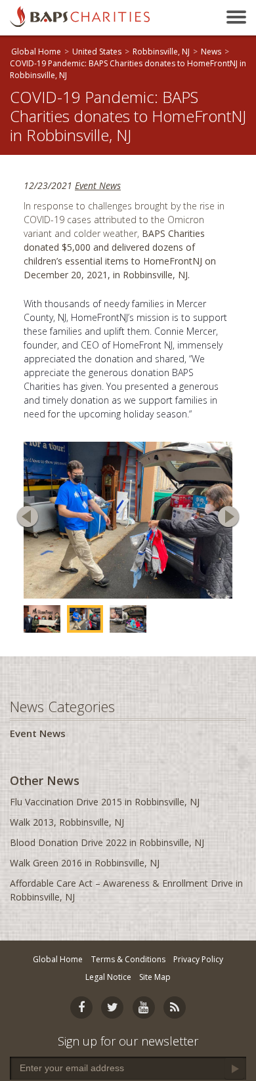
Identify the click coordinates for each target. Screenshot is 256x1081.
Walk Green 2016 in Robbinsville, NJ (85, 863)
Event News (98, 185)
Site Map (155, 977)
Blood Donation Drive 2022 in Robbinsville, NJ (107, 842)
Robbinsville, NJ (161, 51)
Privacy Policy (198, 959)
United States (96, 51)
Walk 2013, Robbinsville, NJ (67, 822)
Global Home (36, 51)
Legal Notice (108, 977)
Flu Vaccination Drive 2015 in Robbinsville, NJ (105, 801)
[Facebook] (81, 1007)
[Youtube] (144, 1007)
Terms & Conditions (128, 959)
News (211, 51)
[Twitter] (112, 1007)
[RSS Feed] (174, 1007)
